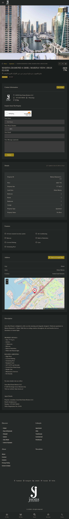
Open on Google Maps (57, 257)
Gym (39, 242)
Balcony (9, 238)
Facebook (19, 480)
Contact (4, 457)
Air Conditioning (42, 233)
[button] (59, 63)
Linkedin (37, 480)
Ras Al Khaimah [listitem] (7, 431)
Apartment (11, 63)
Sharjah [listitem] (5, 434)
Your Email (8, 132)
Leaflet (46, 308)
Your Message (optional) (11, 139)
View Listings (60, 87)
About (3, 454)
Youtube (45, 480)
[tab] (60, 10)
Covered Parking (11, 242)
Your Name (8, 118)
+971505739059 (20, 97)
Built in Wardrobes (43, 238)
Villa (37, 431)
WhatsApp (31, 97)
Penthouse (39, 439)
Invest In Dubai (6, 465)
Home (5, 63)
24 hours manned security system (16, 233)
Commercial (39, 437)
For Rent (11, 76)
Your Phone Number (10, 125)
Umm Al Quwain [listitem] (7, 442)
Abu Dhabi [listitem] (6, 439)
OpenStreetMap (54, 308)
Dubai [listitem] (4, 428)
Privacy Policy (6, 463)
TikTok (53, 480)
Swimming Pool (11, 246)
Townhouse (39, 434)
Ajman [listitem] (5, 437)
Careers (4, 460)
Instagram (28, 480)
